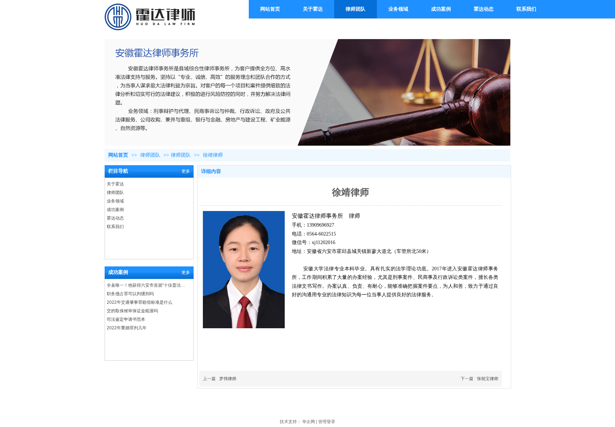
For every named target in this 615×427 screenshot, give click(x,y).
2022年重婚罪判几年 (127, 327)
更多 (186, 171)
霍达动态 (115, 218)
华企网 (308, 421)
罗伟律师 (227, 378)
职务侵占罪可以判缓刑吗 (130, 293)
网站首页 (118, 155)
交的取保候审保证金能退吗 (132, 310)
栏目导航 (118, 171)
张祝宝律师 (487, 378)
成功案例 (115, 209)
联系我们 (115, 226)
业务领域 (115, 201)
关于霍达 (115, 184)
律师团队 (151, 155)
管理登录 (326, 421)
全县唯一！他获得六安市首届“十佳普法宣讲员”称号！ (147, 285)
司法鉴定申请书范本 (126, 319)
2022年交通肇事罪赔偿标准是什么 (139, 302)
